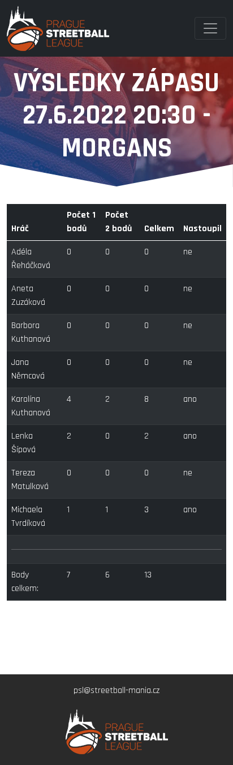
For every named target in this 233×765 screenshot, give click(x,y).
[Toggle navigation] (210, 28)
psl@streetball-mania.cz (116, 690)
